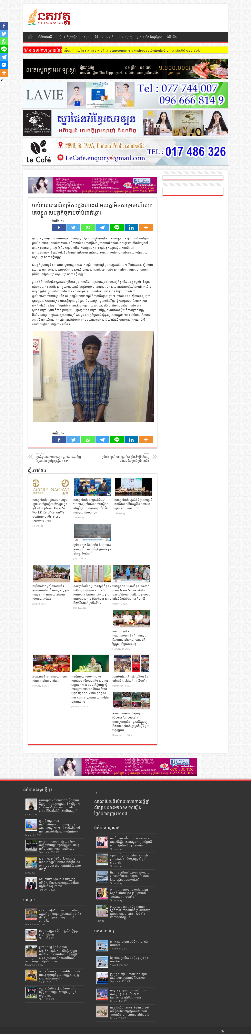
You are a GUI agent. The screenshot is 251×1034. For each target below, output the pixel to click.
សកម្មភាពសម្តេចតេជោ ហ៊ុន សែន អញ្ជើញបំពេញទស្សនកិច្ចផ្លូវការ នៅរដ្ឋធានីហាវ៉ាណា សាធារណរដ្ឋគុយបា (59, 845)
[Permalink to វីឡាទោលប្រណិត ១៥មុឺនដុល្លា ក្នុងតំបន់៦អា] (102, 945)
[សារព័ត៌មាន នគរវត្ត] (49, 22)
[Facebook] (59, 227)
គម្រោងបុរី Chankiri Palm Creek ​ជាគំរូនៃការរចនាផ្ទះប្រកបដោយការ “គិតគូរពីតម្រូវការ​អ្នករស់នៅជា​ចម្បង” (130, 1011)
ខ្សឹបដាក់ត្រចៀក (68, 37)
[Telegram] (102, 227)
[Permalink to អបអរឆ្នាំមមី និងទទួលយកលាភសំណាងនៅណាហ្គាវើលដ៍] (51, 663)
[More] (146, 227)
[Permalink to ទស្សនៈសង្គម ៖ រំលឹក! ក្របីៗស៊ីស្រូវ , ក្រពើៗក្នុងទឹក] (31, 935)
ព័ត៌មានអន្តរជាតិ (104, 37)
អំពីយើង (172, 37)
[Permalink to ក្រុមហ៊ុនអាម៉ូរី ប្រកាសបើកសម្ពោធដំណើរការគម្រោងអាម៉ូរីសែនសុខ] (102, 978)
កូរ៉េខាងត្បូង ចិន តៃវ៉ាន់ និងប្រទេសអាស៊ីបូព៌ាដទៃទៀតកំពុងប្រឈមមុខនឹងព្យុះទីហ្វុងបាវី (92, 549)
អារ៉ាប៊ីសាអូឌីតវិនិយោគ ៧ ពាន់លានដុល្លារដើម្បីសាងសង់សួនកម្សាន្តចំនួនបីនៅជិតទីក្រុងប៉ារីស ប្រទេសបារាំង (131, 842)
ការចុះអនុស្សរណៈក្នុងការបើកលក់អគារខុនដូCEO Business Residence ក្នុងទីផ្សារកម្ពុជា (128, 994)
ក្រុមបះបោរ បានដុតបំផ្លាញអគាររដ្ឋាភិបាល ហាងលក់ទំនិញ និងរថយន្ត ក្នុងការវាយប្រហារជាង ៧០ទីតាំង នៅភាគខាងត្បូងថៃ (130, 912)
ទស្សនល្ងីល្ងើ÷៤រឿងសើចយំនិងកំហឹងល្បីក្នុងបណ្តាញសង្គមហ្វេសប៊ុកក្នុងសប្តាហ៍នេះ (59, 992)
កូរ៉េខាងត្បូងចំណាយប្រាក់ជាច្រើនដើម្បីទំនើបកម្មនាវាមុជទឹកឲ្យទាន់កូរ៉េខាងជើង (125, 457)
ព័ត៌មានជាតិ (45, 37)
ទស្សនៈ (86, 37)
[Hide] (1, 80)
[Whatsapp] (88, 227)
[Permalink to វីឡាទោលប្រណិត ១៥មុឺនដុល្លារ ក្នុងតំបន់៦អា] (102, 961)
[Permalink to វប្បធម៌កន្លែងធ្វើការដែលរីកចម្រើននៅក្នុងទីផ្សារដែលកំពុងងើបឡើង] (131, 663)
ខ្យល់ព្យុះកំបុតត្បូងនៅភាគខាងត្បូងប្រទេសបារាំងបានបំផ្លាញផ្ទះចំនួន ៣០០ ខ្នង (129, 859)
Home (30, 37)
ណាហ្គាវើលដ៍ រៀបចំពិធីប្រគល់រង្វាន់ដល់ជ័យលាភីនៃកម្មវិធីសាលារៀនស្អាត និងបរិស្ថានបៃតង (133, 504)
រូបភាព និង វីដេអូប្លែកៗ (150, 37)
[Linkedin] (131, 227)
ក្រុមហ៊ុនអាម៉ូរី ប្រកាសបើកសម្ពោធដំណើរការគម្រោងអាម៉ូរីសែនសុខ (128, 975)
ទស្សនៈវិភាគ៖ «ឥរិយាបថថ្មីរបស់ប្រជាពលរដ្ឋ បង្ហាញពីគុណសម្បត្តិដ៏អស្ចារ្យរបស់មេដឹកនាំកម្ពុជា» (59, 975)
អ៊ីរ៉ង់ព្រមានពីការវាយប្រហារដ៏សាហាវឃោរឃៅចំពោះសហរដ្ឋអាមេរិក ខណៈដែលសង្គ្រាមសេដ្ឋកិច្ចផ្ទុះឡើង (130, 876)
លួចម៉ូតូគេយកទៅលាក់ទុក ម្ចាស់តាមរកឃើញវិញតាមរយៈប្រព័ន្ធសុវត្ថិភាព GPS (58, 457)
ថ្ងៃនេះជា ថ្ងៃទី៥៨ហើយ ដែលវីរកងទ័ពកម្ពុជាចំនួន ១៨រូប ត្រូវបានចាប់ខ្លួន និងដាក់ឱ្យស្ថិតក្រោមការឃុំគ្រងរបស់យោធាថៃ (60, 916)
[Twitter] (73, 227)
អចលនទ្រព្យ (125, 37)
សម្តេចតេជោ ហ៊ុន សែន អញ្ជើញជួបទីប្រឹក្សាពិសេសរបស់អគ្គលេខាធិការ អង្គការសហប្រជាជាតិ (59, 882)
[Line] (117, 227)
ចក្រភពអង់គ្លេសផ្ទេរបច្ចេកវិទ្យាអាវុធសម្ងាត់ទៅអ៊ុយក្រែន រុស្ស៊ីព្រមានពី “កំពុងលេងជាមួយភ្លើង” (129, 893)
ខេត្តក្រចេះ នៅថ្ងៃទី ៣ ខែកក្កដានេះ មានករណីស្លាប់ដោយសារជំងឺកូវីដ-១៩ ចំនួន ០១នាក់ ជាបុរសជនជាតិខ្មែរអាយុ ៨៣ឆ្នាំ (60, 864)
